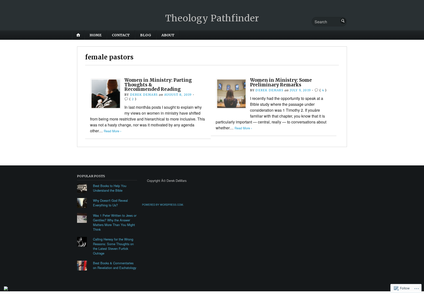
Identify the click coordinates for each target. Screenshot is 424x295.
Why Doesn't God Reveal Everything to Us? (110, 202)
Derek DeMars (144, 94)
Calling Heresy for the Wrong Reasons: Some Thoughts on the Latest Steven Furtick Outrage (113, 246)
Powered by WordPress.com (162, 204)
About (167, 35)
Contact (121, 35)
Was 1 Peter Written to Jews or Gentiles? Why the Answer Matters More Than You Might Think (114, 222)
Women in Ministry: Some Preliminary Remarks (281, 82)
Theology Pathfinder (212, 18)
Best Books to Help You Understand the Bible (109, 188)
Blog (145, 35)
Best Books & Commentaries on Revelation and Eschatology (114, 265)
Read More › (112, 131)
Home (96, 35)
